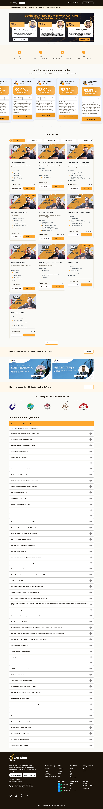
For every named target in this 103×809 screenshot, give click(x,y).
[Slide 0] (47, 43)
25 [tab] (76, 126)
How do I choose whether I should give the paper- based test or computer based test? (33, 563)
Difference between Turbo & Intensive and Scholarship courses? (27, 704)
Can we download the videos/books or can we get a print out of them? (29, 574)
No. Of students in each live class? (20, 733)
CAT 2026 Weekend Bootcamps (50, 162)
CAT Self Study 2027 (18, 263)
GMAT (84, 770)
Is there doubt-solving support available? (21, 439)
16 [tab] (56, 126)
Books (59, 774)
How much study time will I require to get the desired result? (26, 557)
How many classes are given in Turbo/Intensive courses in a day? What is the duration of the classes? (37, 633)
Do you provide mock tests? (18, 463)
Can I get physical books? (17, 674)
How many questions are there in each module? (23, 545)
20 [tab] (65, 126)
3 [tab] (26, 126)
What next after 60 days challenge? (20, 645)
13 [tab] (49, 126)
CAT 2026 (60, 770)
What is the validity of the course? (20, 745)
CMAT (71, 773)
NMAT (71, 768)
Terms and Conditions (50, 776)
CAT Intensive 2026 (46, 213)
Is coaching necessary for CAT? (19, 498)
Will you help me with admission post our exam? (23, 686)
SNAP (71, 770)
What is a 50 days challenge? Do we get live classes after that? (27, 586)
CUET (71, 785)
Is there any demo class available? (20, 451)
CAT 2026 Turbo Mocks (19, 213)
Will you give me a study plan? (19, 657)
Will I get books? (15, 715)
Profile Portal (76, 2)
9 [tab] (40, 126)
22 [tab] (69, 126)
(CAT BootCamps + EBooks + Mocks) (49, 165)
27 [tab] (81, 126)
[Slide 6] (54, 43)
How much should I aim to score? (19, 551)
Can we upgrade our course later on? (20, 698)
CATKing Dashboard (16, 775)
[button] (91, 140)
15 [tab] (54, 126)
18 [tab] (60, 126)
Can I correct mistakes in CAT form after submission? (24, 480)
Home (69, 2)
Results (47, 773)
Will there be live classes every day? (20, 739)
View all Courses (51, 342)
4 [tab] (29, 126)
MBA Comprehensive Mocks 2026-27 (52, 263)
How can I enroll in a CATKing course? (21, 423)
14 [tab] (51, 126)
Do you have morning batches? (19, 610)
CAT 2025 (60, 768)
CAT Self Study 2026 (18, 162)
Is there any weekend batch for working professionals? (25, 433)
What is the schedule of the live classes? (21, 727)
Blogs (46, 771)
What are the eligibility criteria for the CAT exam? (23, 527)
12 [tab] (47, 126)
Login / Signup (88, 2)
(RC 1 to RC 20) (15, 215)
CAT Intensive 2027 (17, 313)
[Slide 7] (55, 43)
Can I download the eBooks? (18, 710)
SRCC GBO (73, 778)
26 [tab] (78, 126)
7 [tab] (35, 126)
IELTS (84, 771)
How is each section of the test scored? (21, 539)
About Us (47, 768)
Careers (47, 770)
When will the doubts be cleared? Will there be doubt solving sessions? (29, 639)
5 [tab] (31, 126)
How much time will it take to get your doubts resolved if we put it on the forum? (31, 615)
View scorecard (22, 119)
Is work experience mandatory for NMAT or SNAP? (24, 486)
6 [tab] (33, 126)
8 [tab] (38, 126)
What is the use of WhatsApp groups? (21, 651)
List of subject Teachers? (17, 580)
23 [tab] (72, 126)
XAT (71, 774)
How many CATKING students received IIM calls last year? (26, 692)
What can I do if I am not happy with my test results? (24, 533)
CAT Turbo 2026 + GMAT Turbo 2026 (81, 213)
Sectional (60, 771)
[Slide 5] (53, 43)
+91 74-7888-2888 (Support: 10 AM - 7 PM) (22, 787)
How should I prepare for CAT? (19, 492)
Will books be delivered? (17, 568)
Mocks (59, 773)
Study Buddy (86, 788)
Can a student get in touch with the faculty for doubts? (25, 592)
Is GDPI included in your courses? (20, 668)
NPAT (71, 787)
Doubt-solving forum (88, 785)
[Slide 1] (48, 43)
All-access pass (86, 787)
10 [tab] (42, 126)
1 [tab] (22, 126)
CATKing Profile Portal (29, 775)
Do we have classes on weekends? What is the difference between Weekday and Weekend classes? (36, 627)
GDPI (59, 776)
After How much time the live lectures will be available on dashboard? (29, 598)
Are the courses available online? (19, 457)
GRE (84, 768)
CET (71, 771)
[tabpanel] (22, 101)
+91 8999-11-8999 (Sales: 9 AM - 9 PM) (21, 785)
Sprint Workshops (87, 783)
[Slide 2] (49, 43)
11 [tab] (44, 126)
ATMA (71, 776)
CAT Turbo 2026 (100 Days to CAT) (80, 162)
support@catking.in (17, 781)
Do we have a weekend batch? (19, 621)
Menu (22, 3)
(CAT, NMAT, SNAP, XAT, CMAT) (47, 265)
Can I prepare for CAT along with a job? (21, 474)
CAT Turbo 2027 (73, 263)
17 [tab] (58, 126)
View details (15, 188)
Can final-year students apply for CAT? (21, 504)
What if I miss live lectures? (18, 663)
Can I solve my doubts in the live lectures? (22, 680)
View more (88, 351)
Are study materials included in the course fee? (23, 445)
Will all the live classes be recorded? (20, 721)
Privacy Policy (48, 774)
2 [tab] (24, 126)
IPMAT (72, 783)
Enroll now (29, 188)
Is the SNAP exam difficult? (18, 510)
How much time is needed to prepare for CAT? (23, 521)
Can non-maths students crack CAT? (20, 469)
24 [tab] (74, 126)
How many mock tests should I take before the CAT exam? (26, 516)
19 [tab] (63, 126)
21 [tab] (67, 126)
